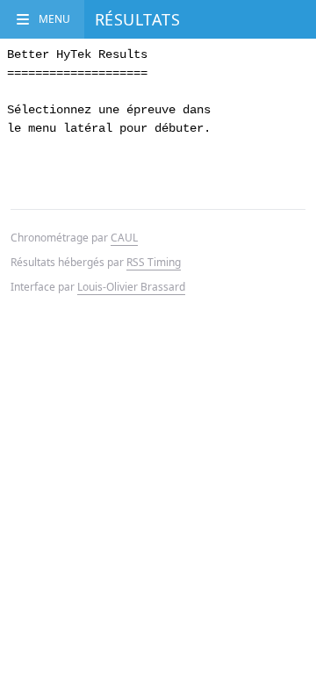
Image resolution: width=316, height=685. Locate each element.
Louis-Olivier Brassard (131, 286)
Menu (54, 18)
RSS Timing (153, 262)
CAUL (124, 237)
